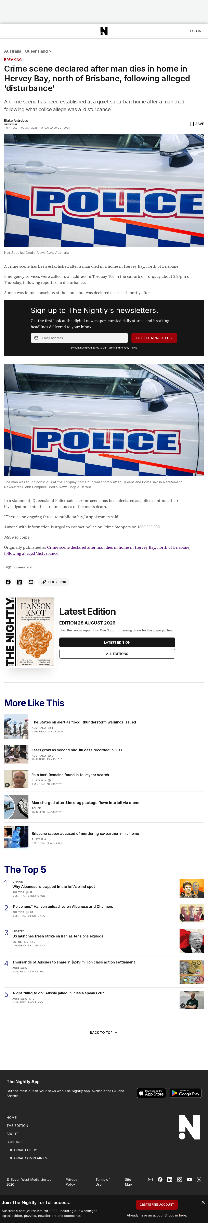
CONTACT (14, 1142)
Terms (111, 347)
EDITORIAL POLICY (21, 1150)
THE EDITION (17, 1126)
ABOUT (12, 1134)
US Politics (20, 941)
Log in (196, 31)
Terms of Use (102, 1181)
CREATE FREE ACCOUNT (157, 1204)
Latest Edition (117, 642)
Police (36, 808)
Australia (12, 51)
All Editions (117, 654)
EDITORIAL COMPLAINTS (26, 1158)
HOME (11, 1117)
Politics (18, 892)
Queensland (36, 51)
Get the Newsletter (154, 338)
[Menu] (8, 31)
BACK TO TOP (101, 1033)
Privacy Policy (128, 347)
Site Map (128, 1181)
